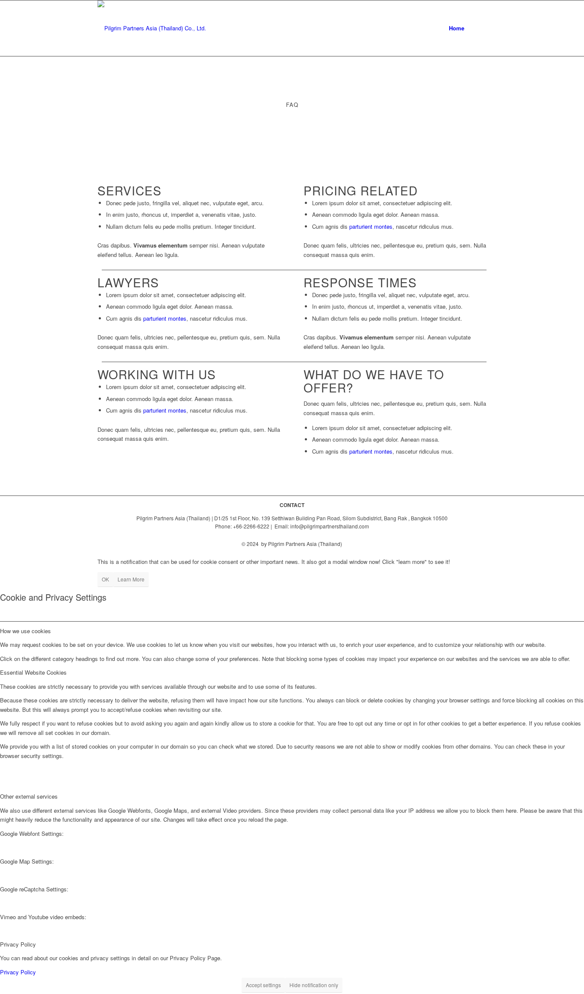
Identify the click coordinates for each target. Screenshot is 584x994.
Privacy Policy (18, 972)
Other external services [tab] (29, 796)
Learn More (131, 579)
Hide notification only (313, 984)
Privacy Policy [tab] (18, 944)
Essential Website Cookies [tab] (33, 672)
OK (105, 579)
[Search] (478, 28)
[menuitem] (456, 28)
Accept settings (263, 984)
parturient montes (370, 226)
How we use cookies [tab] (25, 631)
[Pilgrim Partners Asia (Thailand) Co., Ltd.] (151, 28)
